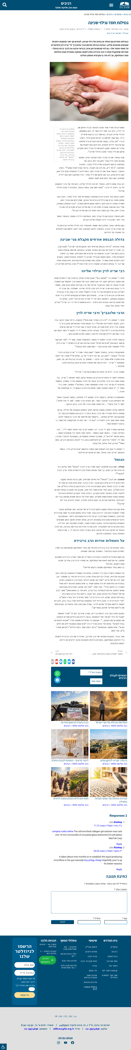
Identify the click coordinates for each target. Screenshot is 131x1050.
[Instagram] (58, 1043)
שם (124, 918)
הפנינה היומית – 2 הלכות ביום (48, 952)
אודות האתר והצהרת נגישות (90, 976)
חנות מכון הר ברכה (89, 961)
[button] (111, 5)
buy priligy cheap (92, 860)
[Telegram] (57, 680)
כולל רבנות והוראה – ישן (69, 954)
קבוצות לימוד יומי (109, 970)
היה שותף (93, 970)
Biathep (118, 822)
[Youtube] (65, 1043)
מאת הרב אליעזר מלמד (66, 7)
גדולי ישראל (121, 33)
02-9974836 (93, 1029)
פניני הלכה (92, 956)
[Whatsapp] (57, 673)
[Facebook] (72, 1043)
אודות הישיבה (91, 951)
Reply (119, 844)
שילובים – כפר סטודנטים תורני (70, 948)
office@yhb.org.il (63, 1029)
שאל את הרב (111, 961)
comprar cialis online (62, 831)
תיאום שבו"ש (91, 946)
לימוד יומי (113, 965)
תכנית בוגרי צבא (69, 960)
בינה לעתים (112, 956)
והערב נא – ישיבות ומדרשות (48, 945)
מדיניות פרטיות (90, 982)
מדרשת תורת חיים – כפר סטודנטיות (69, 966)
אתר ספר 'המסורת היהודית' (109, 976)
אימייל (97, 918)
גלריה (94, 965)
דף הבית (127, 14)
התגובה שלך (120, 889)
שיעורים (118, 14)
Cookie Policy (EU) (90, 988)
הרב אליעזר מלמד (113, 29)
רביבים (66, 3)
